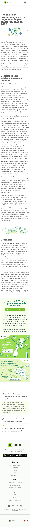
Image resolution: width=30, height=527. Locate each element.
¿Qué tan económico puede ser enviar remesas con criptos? (13, 430)
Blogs (15, 497)
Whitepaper (15, 473)
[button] (25, 2)
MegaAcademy (15, 475)
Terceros (15, 467)
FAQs (15, 495)
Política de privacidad (15, 482)
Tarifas (15, 470)
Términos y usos (15, 485)
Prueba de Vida (15, 465)
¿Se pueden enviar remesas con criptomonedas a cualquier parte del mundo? (14, 396)
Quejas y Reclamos (15, 487)
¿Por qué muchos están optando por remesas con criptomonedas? (14, 420)
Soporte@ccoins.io (15, 500)
